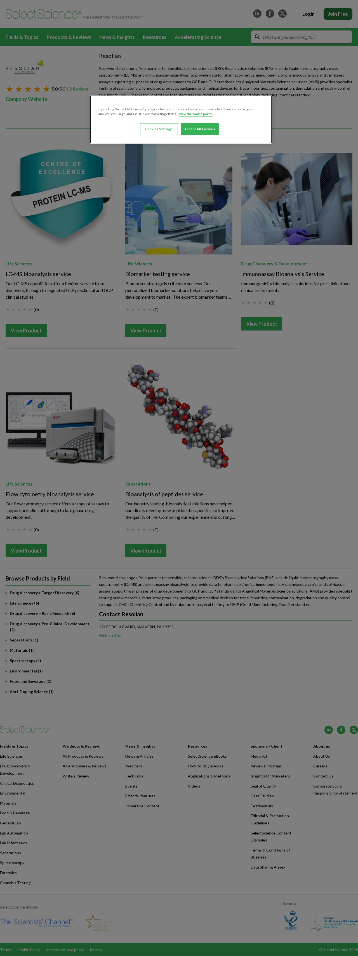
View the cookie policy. (196, 114)
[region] (181, 120)
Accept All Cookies (199, 129)
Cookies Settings (159, 129)
